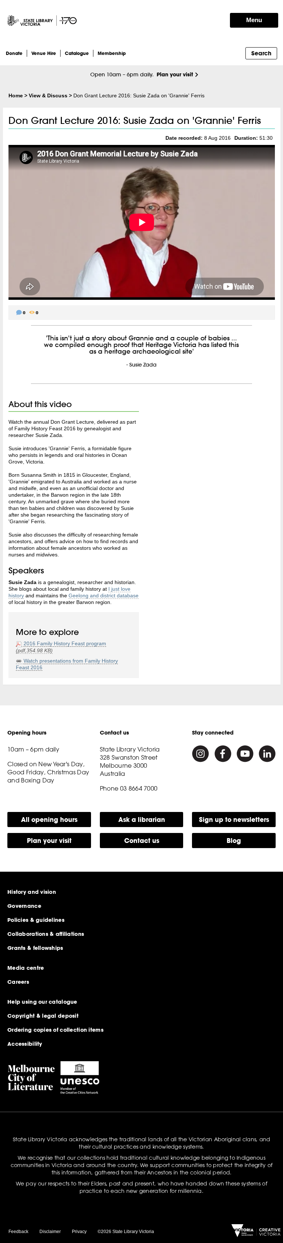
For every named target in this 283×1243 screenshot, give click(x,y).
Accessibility (24, 1043)
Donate (14, 53)
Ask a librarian (141, 819)
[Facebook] (222, 753)
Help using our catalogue (42, 1001)
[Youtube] (245, 753)
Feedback (18, 1231)
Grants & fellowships (35, 948)
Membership (112, 53)
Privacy (79, 1231)
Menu (254, 20)
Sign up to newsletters (234, 819)
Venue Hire (43, 53)
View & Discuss (48, 95)
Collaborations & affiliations (45, 934)
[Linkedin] (267, 753)
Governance (24, 906)
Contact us (141, 840)
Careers (18, 982)
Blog (234, 840)
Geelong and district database (104, 595)
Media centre (25, 968)
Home (15, 95)
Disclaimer (50, 1231)
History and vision (31, 892)
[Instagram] (200, 753)
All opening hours (49, 819)
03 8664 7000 (139, 788)
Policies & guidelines (35, 920)
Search (261, 53)
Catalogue (77, 53)
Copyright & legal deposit (42, 1015)
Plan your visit (175, 74)
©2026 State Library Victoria (126, 1231)
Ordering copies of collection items (55, 1029)
